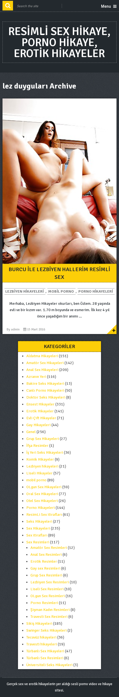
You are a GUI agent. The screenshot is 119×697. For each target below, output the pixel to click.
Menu (106, 6)
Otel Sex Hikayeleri (42, 500)
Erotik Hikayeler (40, 411)
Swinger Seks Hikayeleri (46, 630)
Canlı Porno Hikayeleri (45, 390)
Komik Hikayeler (40, 459)
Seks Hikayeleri (39, 521)
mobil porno (61, 291)
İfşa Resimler (37, 445)
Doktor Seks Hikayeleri (45, 397)
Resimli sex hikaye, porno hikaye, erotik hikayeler (59, 42)
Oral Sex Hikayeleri (42, 494)
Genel (31, 431)
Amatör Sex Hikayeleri (45, 362)
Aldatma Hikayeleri (42, 356)
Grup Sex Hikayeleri (42, 438)
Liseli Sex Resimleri (47, 589)
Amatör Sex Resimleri (48, 547)
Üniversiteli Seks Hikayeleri (49, 665)
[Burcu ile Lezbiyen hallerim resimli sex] (59, 181)
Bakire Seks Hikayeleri (45, 383)
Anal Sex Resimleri (46, 554)
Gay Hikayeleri (38, 425)
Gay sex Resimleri (45, 568)
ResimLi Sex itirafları (44, 514)
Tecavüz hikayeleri (41, 637)
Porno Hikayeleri (95, 291)
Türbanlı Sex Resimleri (44, 658)
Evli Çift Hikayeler (41, 418)
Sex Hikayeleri (38, 528)
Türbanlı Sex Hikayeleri (45, 651)
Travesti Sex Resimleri (49, 616)
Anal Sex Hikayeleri (42, 369)
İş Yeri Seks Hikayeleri (44, 452)
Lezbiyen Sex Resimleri (49, 582)
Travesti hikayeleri (41, 644)
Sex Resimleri (37, 542)
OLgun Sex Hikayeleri (43, 487)
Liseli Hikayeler (39, 473)
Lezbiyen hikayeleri (24, 291)
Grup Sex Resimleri (46, 575)
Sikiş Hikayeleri (39, 623)
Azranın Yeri (36, 376)
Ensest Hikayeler (40, 404)
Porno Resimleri (44, 602)
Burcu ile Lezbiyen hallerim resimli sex (59, 273)
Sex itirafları (36, 535)
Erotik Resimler (43, 561)
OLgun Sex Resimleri (47, 596)
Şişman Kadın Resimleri (50, 609)
